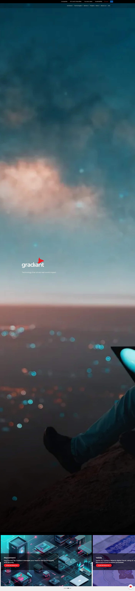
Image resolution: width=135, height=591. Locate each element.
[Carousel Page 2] (65, 588)
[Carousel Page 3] (66, 588)
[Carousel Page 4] (68, 588)
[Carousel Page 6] (70, 588)
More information (17, 565)
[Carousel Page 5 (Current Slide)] (69, 588)
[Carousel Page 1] (64, 588)
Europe (106, 1)
